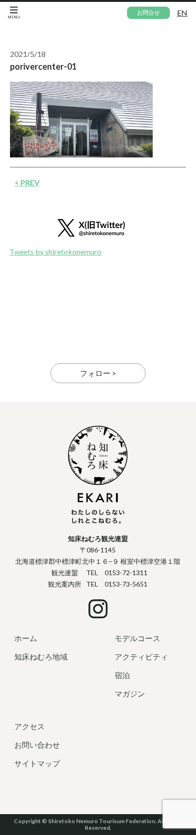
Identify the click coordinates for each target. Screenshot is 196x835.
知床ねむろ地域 (41, 656)
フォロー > (98, 372)
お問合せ (148, 12)
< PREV (27, 182)
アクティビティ (141, 656)
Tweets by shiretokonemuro (55, 251)
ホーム (25, 637)
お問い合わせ (37, 744)
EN (182, 12)
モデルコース (137, 637)
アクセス (29, 726)
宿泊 (122, 674)
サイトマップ (37, 763)
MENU (14, 17)
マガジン (130, 693)
